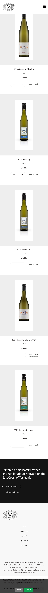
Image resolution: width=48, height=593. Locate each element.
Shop (24, 527)
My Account (24, 541)
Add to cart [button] (33, 84)
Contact (24, 545)
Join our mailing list (12, 492)
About (23, 536)
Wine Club (24, 531)
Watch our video (11, 486)
